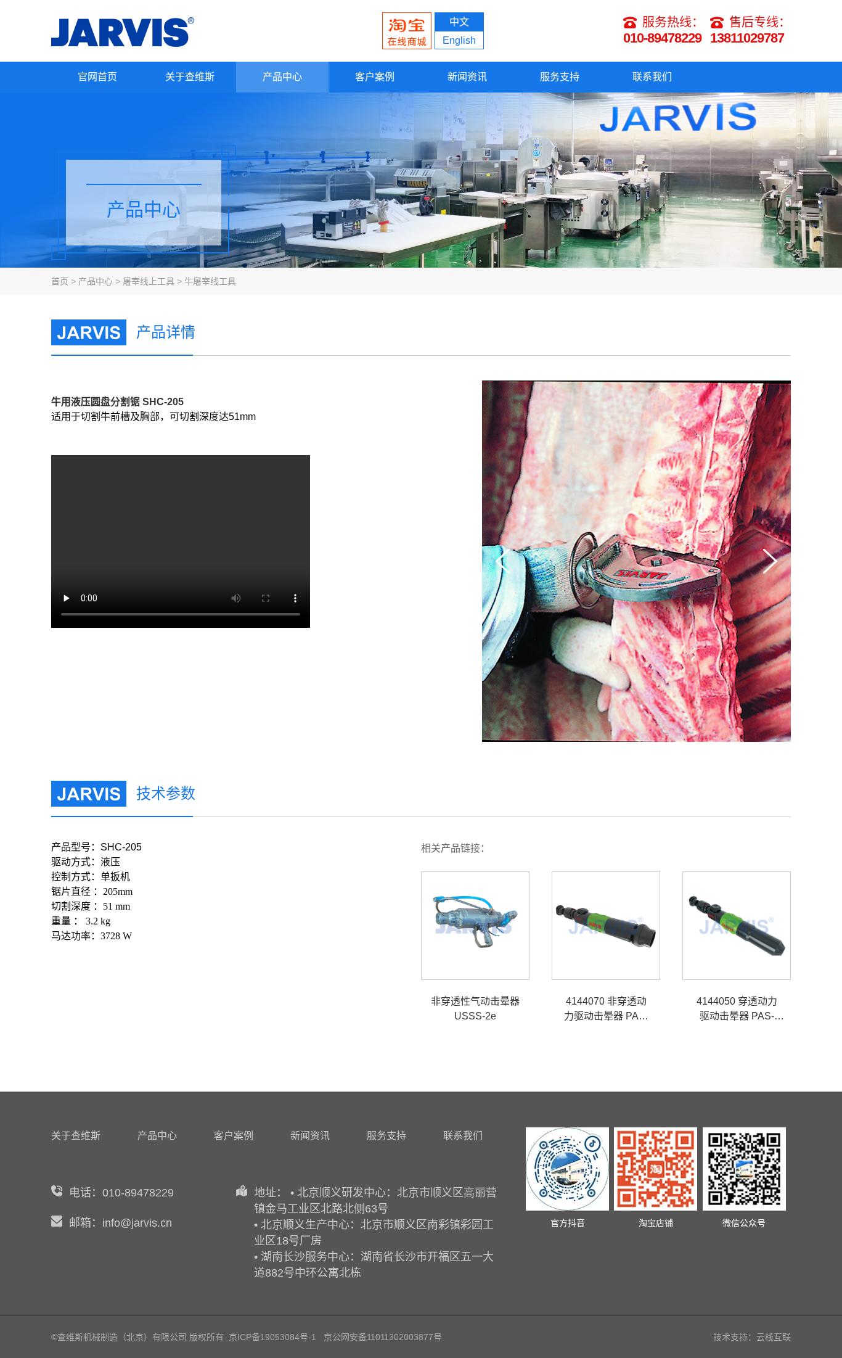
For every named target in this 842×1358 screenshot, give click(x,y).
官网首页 (97, 77)
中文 (459, 22)
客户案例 (374, 77)
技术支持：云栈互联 (752, 1337)
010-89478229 (662, 38)
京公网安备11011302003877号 (383, 1337)
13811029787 (747, 38)
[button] (770, 561)
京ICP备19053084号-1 (272, 1337)
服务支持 (559, 77)
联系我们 (652, 77)
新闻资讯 (467, 77)
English (459, 40)
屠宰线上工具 (148, 281)
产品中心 (282, 77)
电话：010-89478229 (121, 1193)
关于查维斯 (190, 77)
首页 (59, 281)
